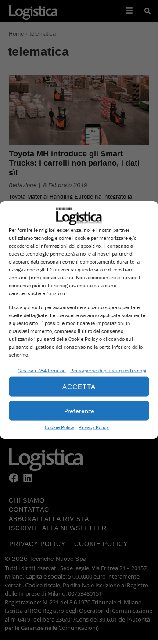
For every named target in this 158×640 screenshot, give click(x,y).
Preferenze (79, 410)
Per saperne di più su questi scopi (108, 370)
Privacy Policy (94, 427)
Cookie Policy (59, 427)
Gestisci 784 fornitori (42, 370)
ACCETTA (79, 386)
